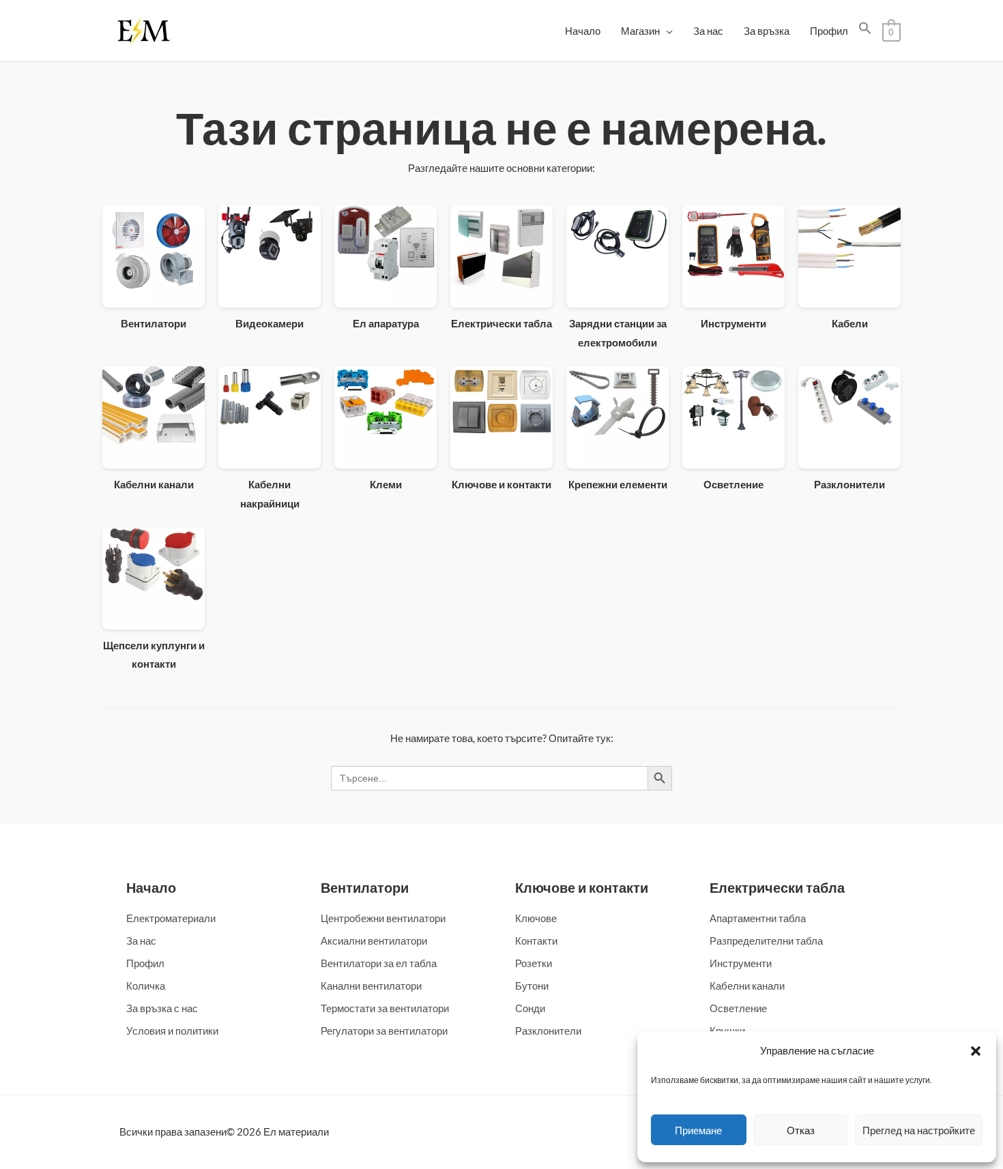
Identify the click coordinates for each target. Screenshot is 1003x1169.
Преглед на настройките (918, 1130)
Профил (829, 31)
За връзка (766, 31)
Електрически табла (777, 887)
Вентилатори (365, 887)
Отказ (801, 1130)
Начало (582, 31)
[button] (976, 1051)
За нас (708, 31)
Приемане (698, 1130)
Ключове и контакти (581, 887)
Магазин (640, 31)
